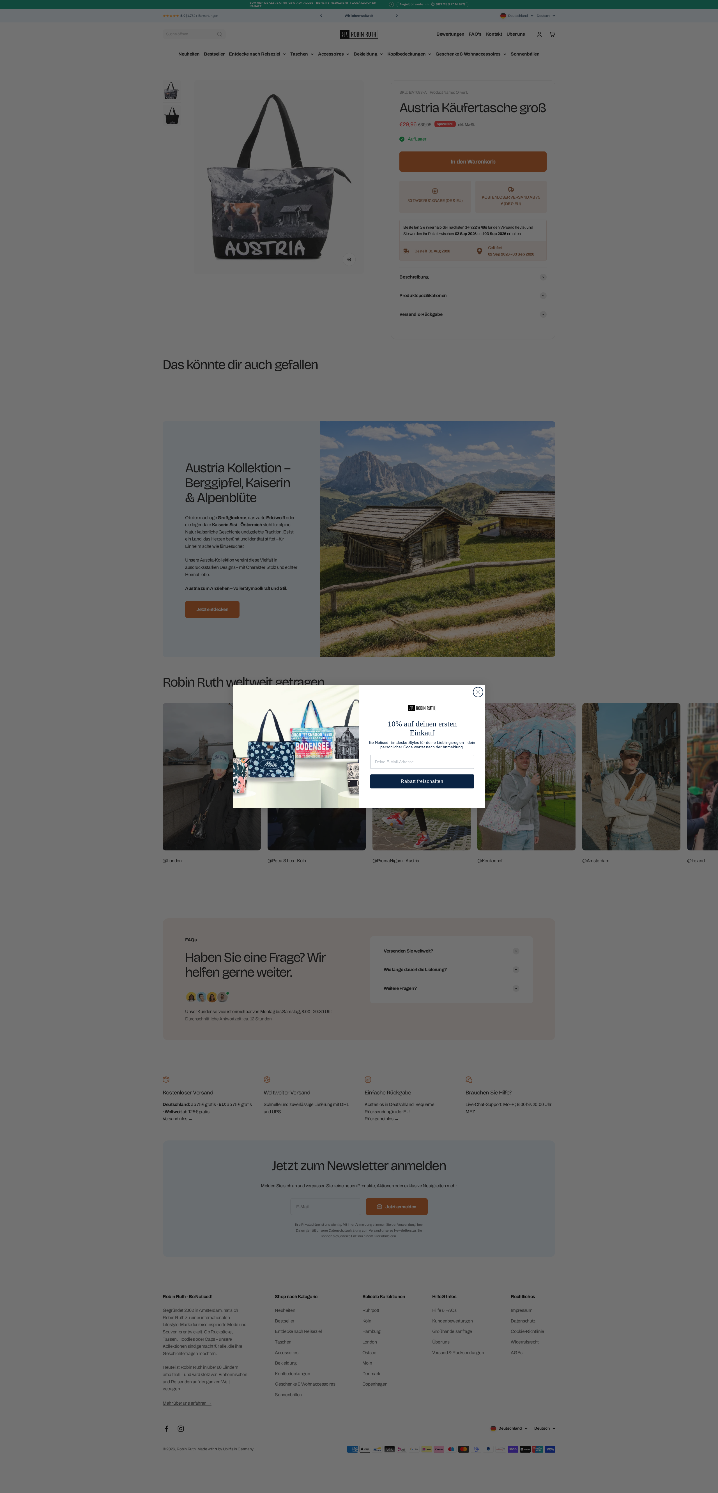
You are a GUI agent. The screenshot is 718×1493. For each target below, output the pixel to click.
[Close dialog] (478, 692)
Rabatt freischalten (422, 781)
